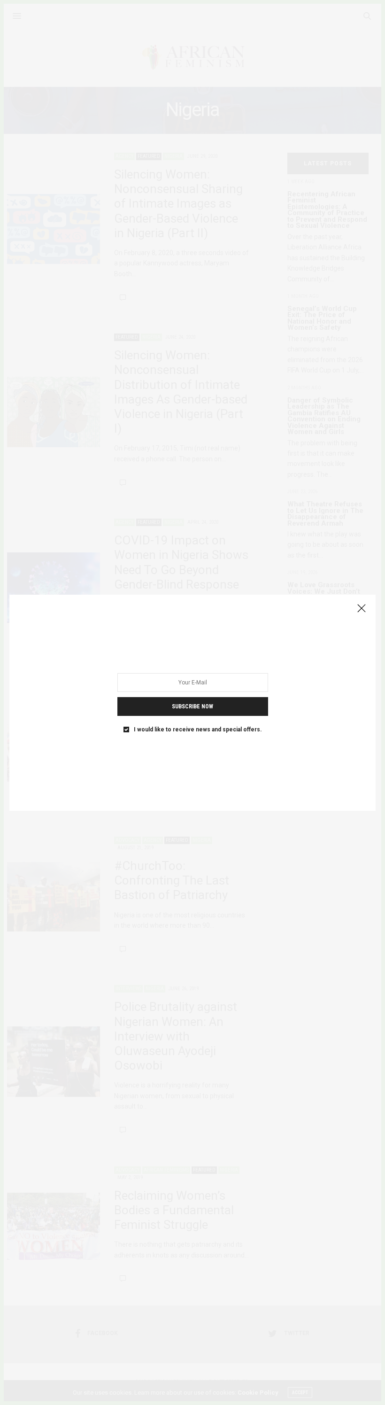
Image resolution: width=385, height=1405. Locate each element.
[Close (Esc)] (361, 608)
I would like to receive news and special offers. (198, 729)
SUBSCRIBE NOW (192, 706)
